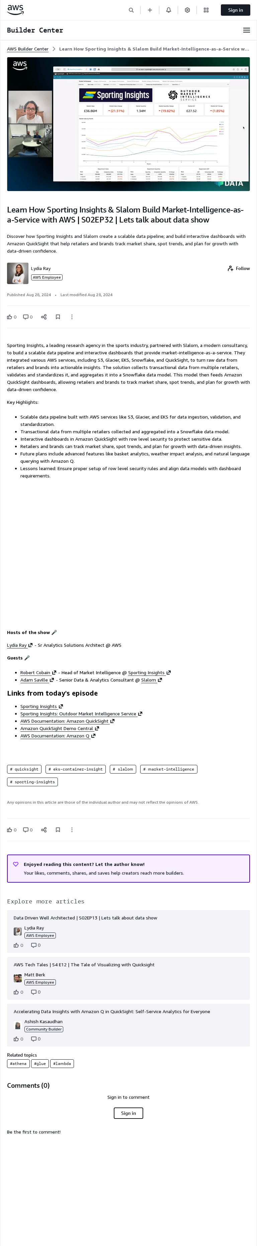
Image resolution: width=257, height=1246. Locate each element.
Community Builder (44, 1029)
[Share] (44, 317)
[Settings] (187, 10)
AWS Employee (47, 277)
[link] (154, 49)
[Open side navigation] (246, 30)
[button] (131, 10)
